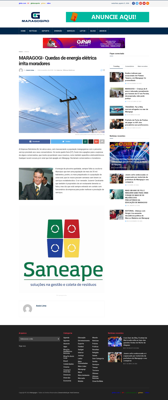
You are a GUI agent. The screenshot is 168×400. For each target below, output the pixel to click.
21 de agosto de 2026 (119, 167)
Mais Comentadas (83, 362)
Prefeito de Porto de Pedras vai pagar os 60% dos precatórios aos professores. (137, 122)
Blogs (93, 31)
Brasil (65, 361)
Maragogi (81, 369)
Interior (26, 51)
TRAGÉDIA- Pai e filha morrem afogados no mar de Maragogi (136, 109)
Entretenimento (84, 341)
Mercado (81, 378)
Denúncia (67, 375)
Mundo (95, 338)
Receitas (95, 349)
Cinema (66, 367)
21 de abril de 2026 (132, 185)
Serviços (71, 31)
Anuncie (102, 31)
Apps (65, 347)
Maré (80, 372)
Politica (95, 347)
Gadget (81, 349)
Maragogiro (33, 392)
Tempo (95, 367)
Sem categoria (98, 358)
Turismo (95, 370)
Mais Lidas (82, 366)
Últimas (95, 373)
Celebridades (68, 364)
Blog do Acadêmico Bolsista (67, 351)
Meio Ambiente (83, 375)
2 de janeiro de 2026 (133, 205)
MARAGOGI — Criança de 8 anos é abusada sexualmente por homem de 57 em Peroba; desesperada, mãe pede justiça (137, 93)
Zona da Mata (97, 381)
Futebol (81, 347)
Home (23, 31)
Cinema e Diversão (67, 371)
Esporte (45, 31)
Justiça (81, 355)
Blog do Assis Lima (68, 357)
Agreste (66, 341)
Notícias (33, 31)
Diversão (58, 31)
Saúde (94, 355)
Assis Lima (30, 70)
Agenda (66, 338)
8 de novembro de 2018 (45, 70)
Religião (95, 352)
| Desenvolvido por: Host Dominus (68, 392)
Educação (81, 338)
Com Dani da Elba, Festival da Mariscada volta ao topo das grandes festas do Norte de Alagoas (129, 162)
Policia (95, 344)
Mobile (80, 381)
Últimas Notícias (69, 70)
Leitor (82, 31)
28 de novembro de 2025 (134, 221)
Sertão (94, 361)
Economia (67, 381)
